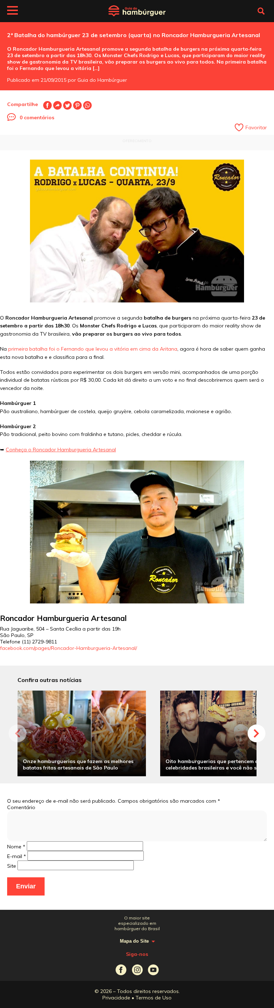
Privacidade (116, 997)
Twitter (67, 105)
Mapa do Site (134, 941)
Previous (17, 733)
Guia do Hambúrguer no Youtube (153, 970)
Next (256, 733)
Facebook (47, 105)
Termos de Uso (154, 997)
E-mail (57, 105)
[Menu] (12, 11)
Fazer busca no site (261, 11)
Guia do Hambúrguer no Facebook (121, 970)
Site (11, 866)
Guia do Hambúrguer (137, 11)
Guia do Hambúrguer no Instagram (137, 970)
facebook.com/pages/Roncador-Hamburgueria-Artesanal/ (68, 648)
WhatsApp (87, 105)
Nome (16, 846)
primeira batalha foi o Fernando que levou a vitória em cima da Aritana (92, 349)
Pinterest (77, 105)
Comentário (21, 807)
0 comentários (37, 117)
